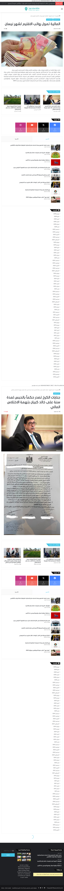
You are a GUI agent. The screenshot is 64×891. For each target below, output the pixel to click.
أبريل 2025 (56, 250)
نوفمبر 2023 (56, 294)
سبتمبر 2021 (56, 317)
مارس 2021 (56, 333)
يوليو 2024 (56, 273)
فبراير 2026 (56, 224)
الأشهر (47, 139)
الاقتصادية (49, 19)
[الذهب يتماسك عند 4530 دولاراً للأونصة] (19, 860)
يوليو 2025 (56, 242)
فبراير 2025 (56, 255)
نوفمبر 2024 (56, 263)
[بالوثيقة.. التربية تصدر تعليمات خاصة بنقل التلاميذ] (55, 155)
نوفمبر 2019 (56, 374)
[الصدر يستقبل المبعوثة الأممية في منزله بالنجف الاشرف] (55, 177)
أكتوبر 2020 (56, 345)
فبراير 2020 (56, 366)
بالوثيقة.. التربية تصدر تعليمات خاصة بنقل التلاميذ (37, 152)
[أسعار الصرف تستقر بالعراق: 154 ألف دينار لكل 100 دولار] (24, 860)
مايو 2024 (56, 278)
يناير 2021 (57, 338)
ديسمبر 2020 (56, 340)
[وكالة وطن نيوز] (32, 8)
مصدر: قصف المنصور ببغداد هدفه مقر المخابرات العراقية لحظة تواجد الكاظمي (30, 145)
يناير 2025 (56, 257)
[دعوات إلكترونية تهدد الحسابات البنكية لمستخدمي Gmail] (19, 857)
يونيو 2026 (56, 213)
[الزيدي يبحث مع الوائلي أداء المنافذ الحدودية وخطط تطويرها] (31, 100)
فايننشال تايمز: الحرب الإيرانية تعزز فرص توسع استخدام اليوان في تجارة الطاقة (34, 3)
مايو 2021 (56, 327)
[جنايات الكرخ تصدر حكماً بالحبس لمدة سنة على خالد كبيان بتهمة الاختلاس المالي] (51, 100)
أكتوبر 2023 (56, 296)
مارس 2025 (56, 252)
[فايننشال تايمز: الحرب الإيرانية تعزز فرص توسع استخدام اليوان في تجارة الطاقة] (24, 857)
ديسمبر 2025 (56, 229)
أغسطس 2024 (55, 270)
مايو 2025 (56, 247)
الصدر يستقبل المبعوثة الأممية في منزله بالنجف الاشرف (35, 175)
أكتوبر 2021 (56, 314)
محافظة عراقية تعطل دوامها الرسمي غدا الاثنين (38, 160)
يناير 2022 (56, 309)
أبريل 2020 (56, 361)
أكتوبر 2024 (56, 265)
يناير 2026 (56, 226)
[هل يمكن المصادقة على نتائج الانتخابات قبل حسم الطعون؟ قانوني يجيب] (55, 170)
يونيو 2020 (56, 356)
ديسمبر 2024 (56, 260)
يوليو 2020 (56, 353)
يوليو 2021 (56, 322)
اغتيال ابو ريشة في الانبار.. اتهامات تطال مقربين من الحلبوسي (34, 182)
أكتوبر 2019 (56, 377)
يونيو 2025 (56, 245)
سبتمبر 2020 (56, 348)
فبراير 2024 (56, 286)
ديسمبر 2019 (56, 371)
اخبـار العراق (51, 16)
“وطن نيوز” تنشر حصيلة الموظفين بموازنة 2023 (38, 197)
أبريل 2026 (56, 219)
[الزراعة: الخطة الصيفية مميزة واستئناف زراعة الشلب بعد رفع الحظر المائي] (12, 100)
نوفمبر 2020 (56, 343)
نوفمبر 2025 (56, 232)
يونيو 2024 (56, 276)
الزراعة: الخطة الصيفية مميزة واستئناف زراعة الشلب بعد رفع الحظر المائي (13, 108)
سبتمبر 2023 (56, 299)
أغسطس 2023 (55, 301)
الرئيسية (57, 16)
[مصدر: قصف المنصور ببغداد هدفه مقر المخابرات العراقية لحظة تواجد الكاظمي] (55, 147)
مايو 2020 (56, 358)
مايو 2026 (56, 216)
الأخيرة (16, 139)
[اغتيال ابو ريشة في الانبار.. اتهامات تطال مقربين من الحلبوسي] (55, 185)
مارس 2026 (56, 221)
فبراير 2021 (56, 335)
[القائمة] (62, 9)
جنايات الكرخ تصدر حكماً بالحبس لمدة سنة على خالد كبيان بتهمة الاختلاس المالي (52, 108)
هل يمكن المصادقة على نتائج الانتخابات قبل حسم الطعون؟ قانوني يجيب (31, 167)
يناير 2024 (56, 289)
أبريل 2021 (56, 330)
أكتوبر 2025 (56, 234)
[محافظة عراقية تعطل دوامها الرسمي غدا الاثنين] (55, 162)
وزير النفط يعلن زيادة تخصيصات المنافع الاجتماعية (37, 189)
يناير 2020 (56, 369)
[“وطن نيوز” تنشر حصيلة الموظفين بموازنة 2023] (55, 199)
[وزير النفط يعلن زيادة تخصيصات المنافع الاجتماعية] (55, 192)
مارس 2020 (56, 364)
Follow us (59, 870)
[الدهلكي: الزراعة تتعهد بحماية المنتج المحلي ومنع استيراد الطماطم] (29, 860)
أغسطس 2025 (55, 239)
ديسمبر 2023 (56, 291)
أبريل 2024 (56, 281)
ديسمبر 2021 (56, 312)
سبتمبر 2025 (56, 237)
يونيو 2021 (56, 325)
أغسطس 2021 (55, 320)
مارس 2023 (56, 304)
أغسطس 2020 (55, 351)
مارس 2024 (56, 283)
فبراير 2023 (56, 307)
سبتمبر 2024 (56, 268)
